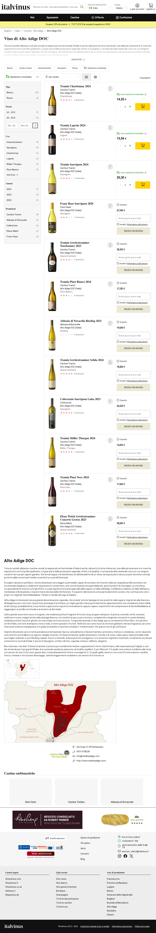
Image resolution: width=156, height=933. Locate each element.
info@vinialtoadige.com (87, 756)
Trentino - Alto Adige (33, 31)
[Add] (142, 106)
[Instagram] (120, 856)
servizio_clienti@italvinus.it (135, 851)
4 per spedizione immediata (133, 173)
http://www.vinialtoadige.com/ (91, 760)
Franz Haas (23, 236)
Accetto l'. (133, 224)
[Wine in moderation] (40, 854)
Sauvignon (61, 68)
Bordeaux (60, 891)
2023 (23, 194)
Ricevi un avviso (133, 231)
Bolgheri (111, 899)
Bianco (10, 68)
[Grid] (95, 77)
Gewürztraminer (44, 68)
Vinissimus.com (13, 879)
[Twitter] (132, 856)
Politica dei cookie (142, 926)
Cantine (74, 17)
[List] (86, 77)
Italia (17, 31)
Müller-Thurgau (23, 164)
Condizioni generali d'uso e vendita (94, 926)
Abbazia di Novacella (23, 220)
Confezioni (125, 17)
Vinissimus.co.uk (13, 887)
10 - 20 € (23, 112)
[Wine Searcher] (122, 820)
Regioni (7, 31)
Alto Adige (112, 907)
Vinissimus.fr (11, 883)
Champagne (62, 895)
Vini (32, 17)
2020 (23, 200)
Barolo (110, 891)
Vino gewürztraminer (66, 887)
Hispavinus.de (12, 895)
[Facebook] (126, 856)
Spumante (52, 17)
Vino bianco (61, 883)
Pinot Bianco (23, 169)
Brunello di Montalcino (117, 903)
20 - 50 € (23, 118)
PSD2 (26, 847)
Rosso (75, 68)
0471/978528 (83, 751)
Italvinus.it (10, 891)
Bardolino (111, 910)
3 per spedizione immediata (133, 133)
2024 (23, 189)
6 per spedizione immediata (133, 94)
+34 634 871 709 (130, 841)
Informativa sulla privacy (122, 926)
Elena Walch (23, 231)
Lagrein (23, 158)
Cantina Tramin (25, 68)
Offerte (99, 17)
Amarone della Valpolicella (119, 895)
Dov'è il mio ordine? (131, 837)
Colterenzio (23, 225)
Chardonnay (23, 153)
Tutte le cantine (64, 903)
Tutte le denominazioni (67, 899)
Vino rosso (61, 879)
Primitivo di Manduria (117, 883)
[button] (137, 7)
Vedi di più (11, 175)
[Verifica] (35, 125)
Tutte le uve (62, 907)
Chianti (110, 914)
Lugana (110, 887)
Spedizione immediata (97, 68)
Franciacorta (113, 879)
